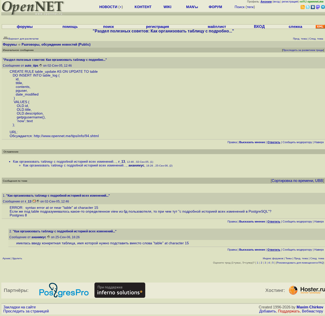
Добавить (267, 311)
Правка (232, 142)
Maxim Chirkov (310, 307)
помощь (70, 27)
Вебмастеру (312, 311)
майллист (217, 27)
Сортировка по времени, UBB (297, 181)
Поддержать (289, 311)
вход (276, 1)
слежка (295, 27)
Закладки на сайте (19, 307)
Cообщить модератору (297, 142)
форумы (25, 27)
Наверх (319, 142)
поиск (108, 27)
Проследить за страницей (26, 311)
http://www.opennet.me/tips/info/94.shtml (66, 136)
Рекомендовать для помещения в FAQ (300, 262)
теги (250, 7)
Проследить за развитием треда (303, 50)
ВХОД (259, 27)
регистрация (290, 1)
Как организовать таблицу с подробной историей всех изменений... (64, 161)
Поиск (240, 7)
